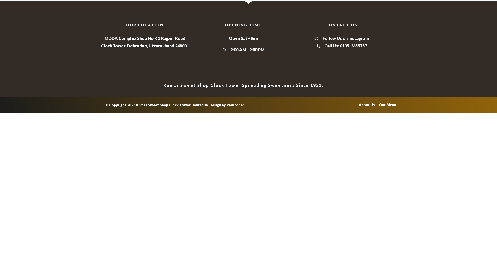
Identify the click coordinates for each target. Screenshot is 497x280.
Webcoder (235, 105)
